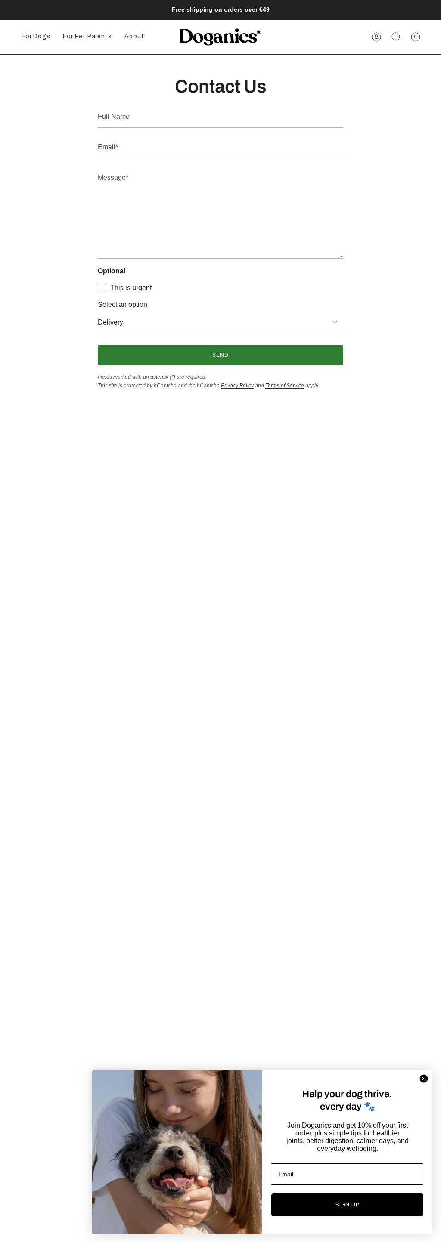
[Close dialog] (423, 1078)
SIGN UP (347, 1204)
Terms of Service (284, 386)
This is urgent (131, 287)
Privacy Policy (237, 386)
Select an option (122, 304)
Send (220, 355)
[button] (35, 37)
